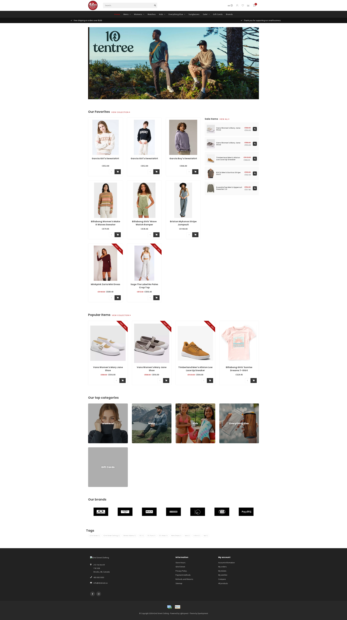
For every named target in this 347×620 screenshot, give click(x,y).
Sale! (205, 14)
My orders (222, 566)
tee (206, 535)
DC (141, 535)
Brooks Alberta (129, 535)
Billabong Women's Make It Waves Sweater (105, 223)
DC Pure (151, 535)
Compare (222, 579)
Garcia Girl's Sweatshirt (105, 158)
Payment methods (183, 575)
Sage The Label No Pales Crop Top (144, 286)
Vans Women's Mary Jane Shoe (108, 369)
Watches (152, 14)
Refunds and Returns (184, 579)
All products (223, 583)
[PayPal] (177, 607)
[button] (90, 63)
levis (187, 535)
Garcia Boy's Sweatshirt (183, 158)
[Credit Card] (169, 607)
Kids (161, 14)
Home (117, 14)
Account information (226, 562)
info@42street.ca (100, 583)
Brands (229, 14)
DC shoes (163, 535)
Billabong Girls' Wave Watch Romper (144, 223)
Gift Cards (218, 14)
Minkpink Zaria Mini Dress (105, 284)
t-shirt (197, 535)
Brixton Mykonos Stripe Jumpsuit (183, 223)
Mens (126, 14)
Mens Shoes (176, 535)
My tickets (222, 571)
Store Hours (180, 562)
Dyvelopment (203, 613)
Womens (138, 14)
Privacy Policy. (181, 571)
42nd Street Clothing (111, 535)
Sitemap (179, 583)
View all (223, 119)
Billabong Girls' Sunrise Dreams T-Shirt (239, 369)
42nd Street (95, 535)
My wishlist (222, 575)
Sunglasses (194, 14)
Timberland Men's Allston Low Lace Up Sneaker (195, 369)
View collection (120, 112)
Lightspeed (184, 613)
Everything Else (176, 14)
